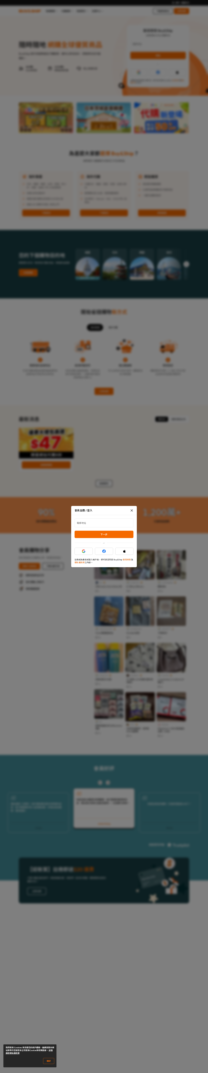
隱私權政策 (80, 562)
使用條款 (127, 559)
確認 (49, 1061)
